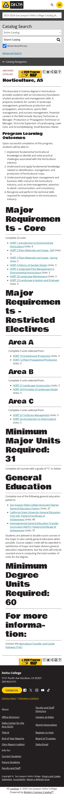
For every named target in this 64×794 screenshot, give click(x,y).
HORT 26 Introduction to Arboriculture (34, 419)
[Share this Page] (51, 71)
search (52, 5)
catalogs (14, 788)
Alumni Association (46, 724)
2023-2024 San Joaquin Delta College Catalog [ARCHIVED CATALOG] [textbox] (32, 15)
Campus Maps (9, 698)
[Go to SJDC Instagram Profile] (36, 690)
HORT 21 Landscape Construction (32, 385)
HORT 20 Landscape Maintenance (28, 276)
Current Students (11, 756)
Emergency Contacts (28, 698)
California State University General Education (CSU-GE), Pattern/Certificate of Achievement (35, 516)
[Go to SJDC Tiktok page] (48, 690)
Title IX (5, 732)
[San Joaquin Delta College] (25, 5)
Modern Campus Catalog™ (38, 792)
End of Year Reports (13, 738)
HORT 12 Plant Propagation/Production (35, 359)
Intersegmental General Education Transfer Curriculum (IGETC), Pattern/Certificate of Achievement (34, 527)
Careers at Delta (45, 717)
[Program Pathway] (30, 74)
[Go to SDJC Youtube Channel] (42, 690)
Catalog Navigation (16, 61)
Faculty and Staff (11, 768)
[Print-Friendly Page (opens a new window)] (55, 71)
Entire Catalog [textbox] (11, 32)
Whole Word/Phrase (17, 46)
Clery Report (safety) (13, 744)
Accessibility (19, 779)
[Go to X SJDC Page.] (30, 690)
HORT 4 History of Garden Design (28, 265)
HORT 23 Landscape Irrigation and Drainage (34, 280)
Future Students (11, 762)
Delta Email (42, 744)
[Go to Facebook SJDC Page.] (25, 690)
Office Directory (10, 717)
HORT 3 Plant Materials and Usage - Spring (33, 257)
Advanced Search (12, 53)
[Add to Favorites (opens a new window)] (48, 71)
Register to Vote (45, 732)
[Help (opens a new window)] (59, 71)
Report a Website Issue (38, 779)
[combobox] (32, 15)
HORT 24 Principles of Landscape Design (35, 389)
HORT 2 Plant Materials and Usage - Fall (32, 250)
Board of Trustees (46, 738)
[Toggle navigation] (59, 5)
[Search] (58, 40)
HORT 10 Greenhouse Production (31, 356)
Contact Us (12, 690)
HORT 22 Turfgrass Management (31, 415)
